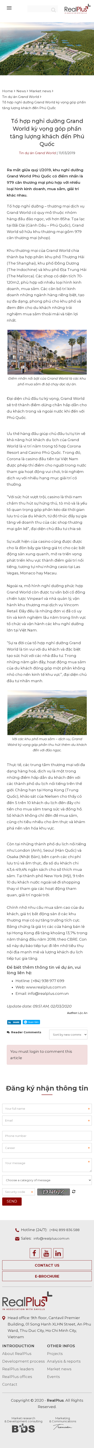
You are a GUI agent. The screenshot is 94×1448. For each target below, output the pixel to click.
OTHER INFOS (61, 1346)
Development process (23, 1361)
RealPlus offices (17, 1376)
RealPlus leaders (18, 1369)
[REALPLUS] (77, 8)
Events (53, 1376)
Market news (59, 1369)
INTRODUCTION (18, 1346)
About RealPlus (16, 1353)
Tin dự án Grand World (37, 153)
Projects (55, 1353)
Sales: (45, 1238)
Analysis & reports (64, 1361)
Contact (9, 1384)
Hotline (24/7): (50, 1230)
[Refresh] (73, 1191)
